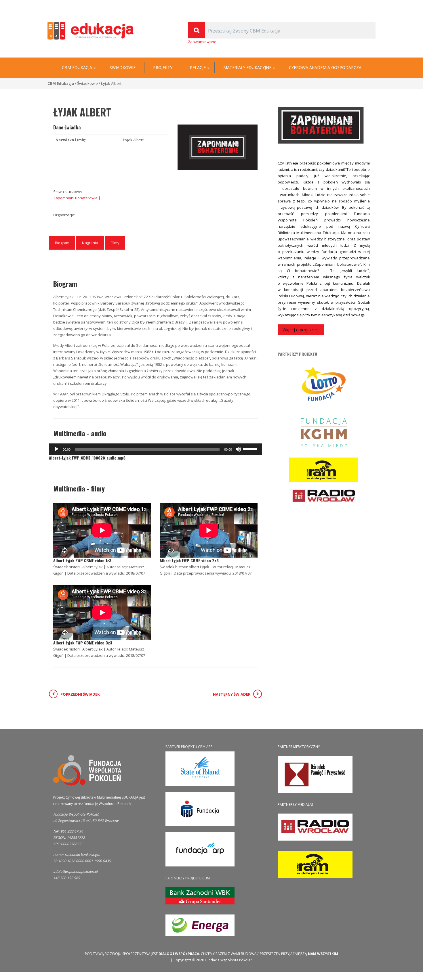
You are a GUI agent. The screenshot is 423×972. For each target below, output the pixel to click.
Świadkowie (123, 68)
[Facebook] (372, 4)
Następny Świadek (231, 694)
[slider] (251, 448)
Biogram (62, 242)
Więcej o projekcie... (301, 329)
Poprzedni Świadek (80, 694)
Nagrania (90, 242)
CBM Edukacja (77, 68)
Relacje (198, 68)
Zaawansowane (202, 41)
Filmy (115, 242)
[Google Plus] (365, 4)
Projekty (162, 68)
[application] (155, 449)
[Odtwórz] (56, 449)
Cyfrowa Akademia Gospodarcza (325, 68)
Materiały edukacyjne (247, 68)
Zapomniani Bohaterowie (75, 197)
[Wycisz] (238, 449)
